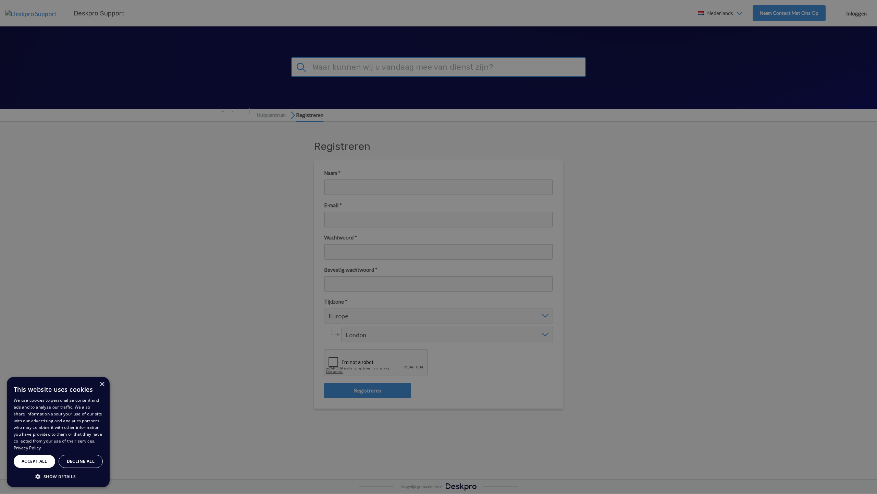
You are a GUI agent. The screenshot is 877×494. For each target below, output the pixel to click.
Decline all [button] (81, 461)
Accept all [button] (34, 461)
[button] (58, 476)
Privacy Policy (27, 448)
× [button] (101, 384)
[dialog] (58, 432)
